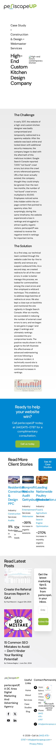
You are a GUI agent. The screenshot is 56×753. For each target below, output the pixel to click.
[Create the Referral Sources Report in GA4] (18, 576)
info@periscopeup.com (39, 739)
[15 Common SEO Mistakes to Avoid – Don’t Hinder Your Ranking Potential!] (18, 623)
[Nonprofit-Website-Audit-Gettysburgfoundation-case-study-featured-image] (28, 477)
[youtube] (8, 720)
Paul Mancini (11, 602)
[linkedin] (15, 720)
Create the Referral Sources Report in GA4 (17, 593)
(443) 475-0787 (40, 716)
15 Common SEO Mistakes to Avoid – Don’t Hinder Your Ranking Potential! (17, 650)
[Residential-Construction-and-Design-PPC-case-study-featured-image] (14, 477)
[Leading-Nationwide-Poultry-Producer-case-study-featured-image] (42, 477)
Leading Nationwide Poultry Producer (44, 493)
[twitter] (15, 714)
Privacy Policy (36, 743)
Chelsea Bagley (12, 663)
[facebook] (8, 714)
